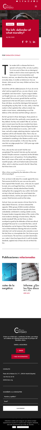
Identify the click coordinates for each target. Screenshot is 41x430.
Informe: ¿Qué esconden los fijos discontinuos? (21, 287)
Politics (20, 24)
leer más (10, 293)
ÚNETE (21, 351)
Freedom (10, 24)
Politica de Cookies (23, 427)
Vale (14, 427)
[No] (39, 424)
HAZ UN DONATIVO (21, 357)
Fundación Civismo (12, 55)
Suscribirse (21, 408)
